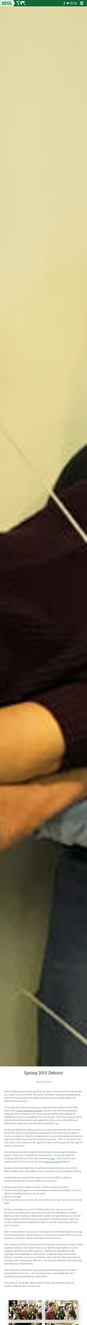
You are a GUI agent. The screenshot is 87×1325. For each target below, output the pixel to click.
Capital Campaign (53, 1161)
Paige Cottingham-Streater (29, 1110)
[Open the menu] (80, 3)
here (53, 1158)
